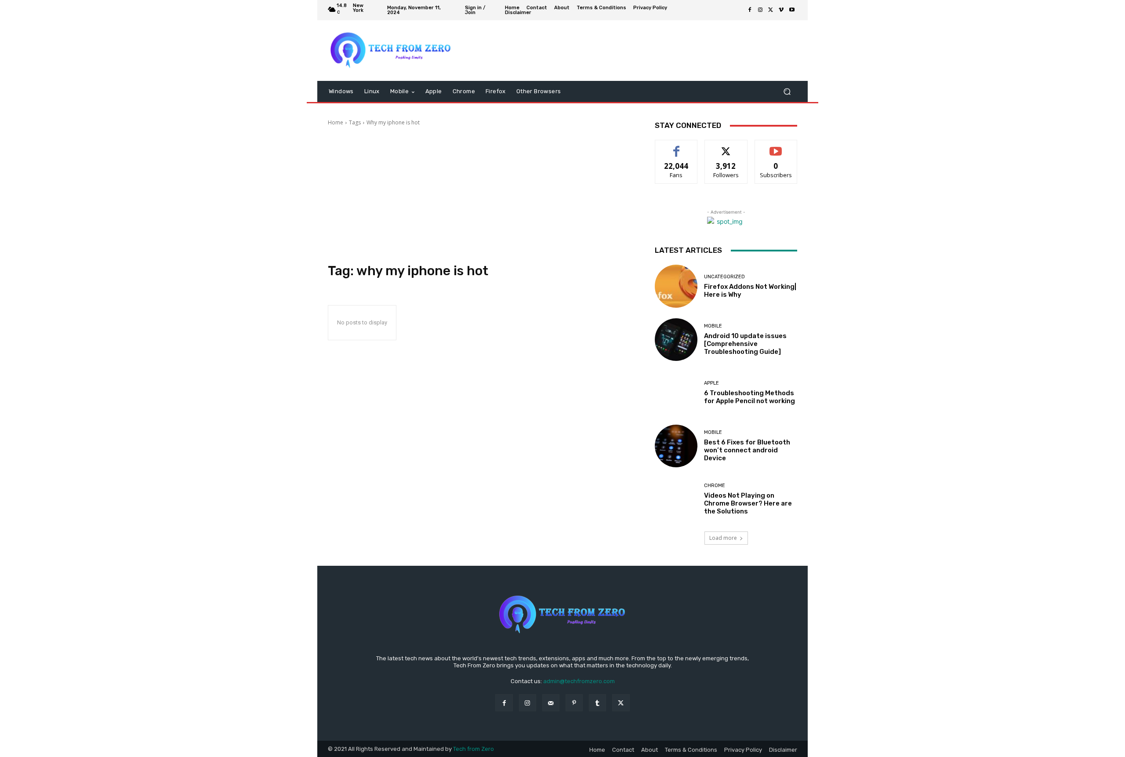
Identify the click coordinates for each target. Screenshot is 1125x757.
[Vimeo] (781, 10)
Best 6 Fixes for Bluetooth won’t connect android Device (747, 450)
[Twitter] (771, 10)
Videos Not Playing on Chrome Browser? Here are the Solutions (748, 503)
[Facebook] (749, 10)
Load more (723, 538)
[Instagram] (760, 10)
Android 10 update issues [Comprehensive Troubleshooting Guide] (745, 344)
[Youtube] (792, 10)
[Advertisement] (481, 194)
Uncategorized (724, 276)
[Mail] (550, 702)
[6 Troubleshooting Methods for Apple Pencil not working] (676, 392)
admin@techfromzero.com (579, 681)
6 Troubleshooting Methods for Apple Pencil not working (749, 397)
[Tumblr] (597, 702)
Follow (726, 146)
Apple (711, 383)
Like (676, 146)
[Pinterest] (574, 702)
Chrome (714, 485)
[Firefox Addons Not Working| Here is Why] (676, 286)
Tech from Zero (473, 749)
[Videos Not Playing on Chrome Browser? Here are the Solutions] (676, 499)
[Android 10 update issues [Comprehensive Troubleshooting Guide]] (676, 339)
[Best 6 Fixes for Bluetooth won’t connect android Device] (676, 446)
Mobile (713, 326)
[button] (787, 91)
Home (335, 122)
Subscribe (776, 146)
